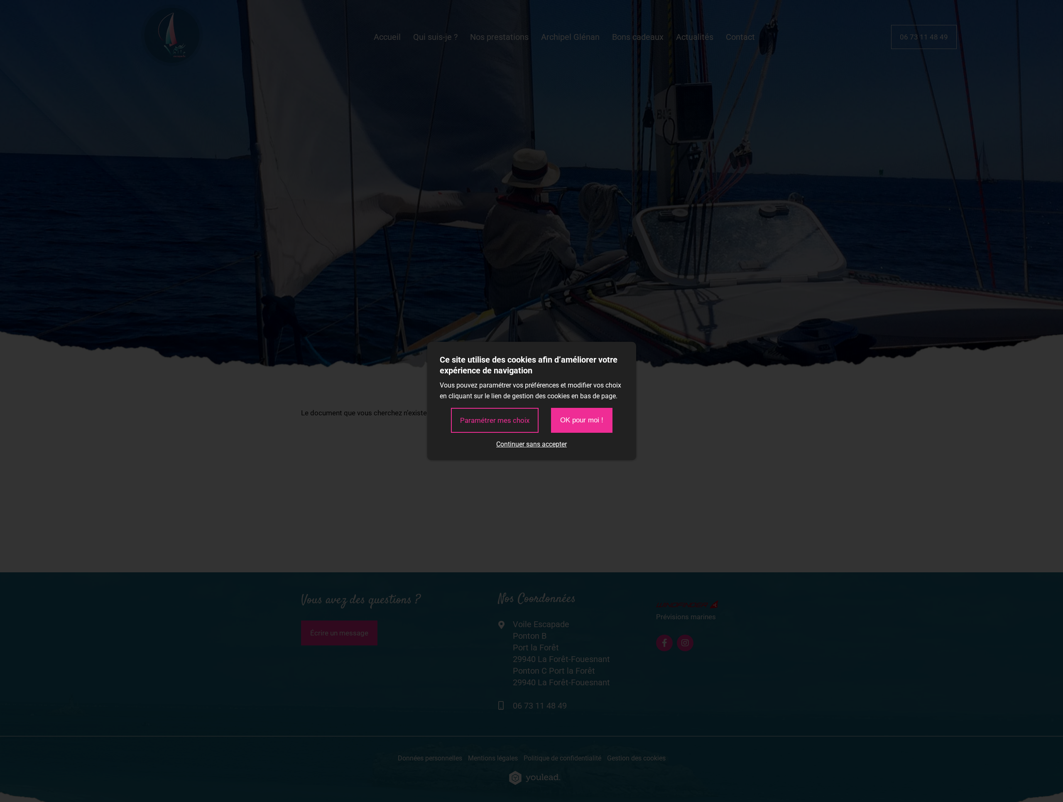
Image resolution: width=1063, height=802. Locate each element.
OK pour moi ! (581, 420)
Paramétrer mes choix (494, 420)
